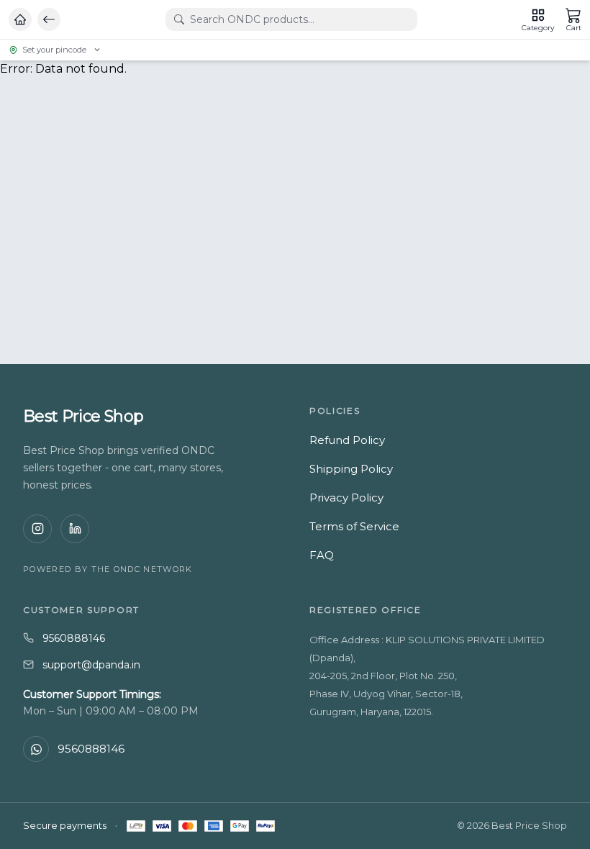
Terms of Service (354, 526)
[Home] (20, 19)
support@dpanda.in (91, 664)
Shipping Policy (351, 469)
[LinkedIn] (74, 528)
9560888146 (73, 638)
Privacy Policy (346, 497)
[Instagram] (37, 528)
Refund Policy (347, 440)
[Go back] (48, 19)
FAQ (321, 555)
